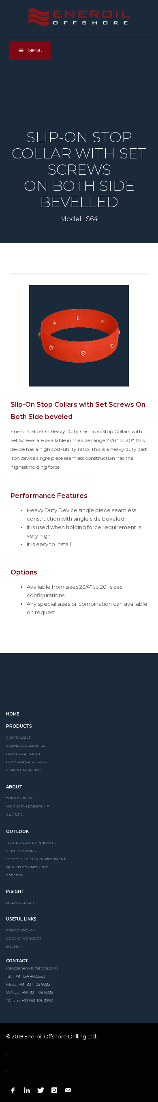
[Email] (68, 1090)
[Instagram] (54, 1090)
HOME (12, 714)
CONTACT (17, 960)
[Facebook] (13, 1090)
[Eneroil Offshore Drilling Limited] (79, 684)
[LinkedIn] (26, 1090)
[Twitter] (40, 1090)
